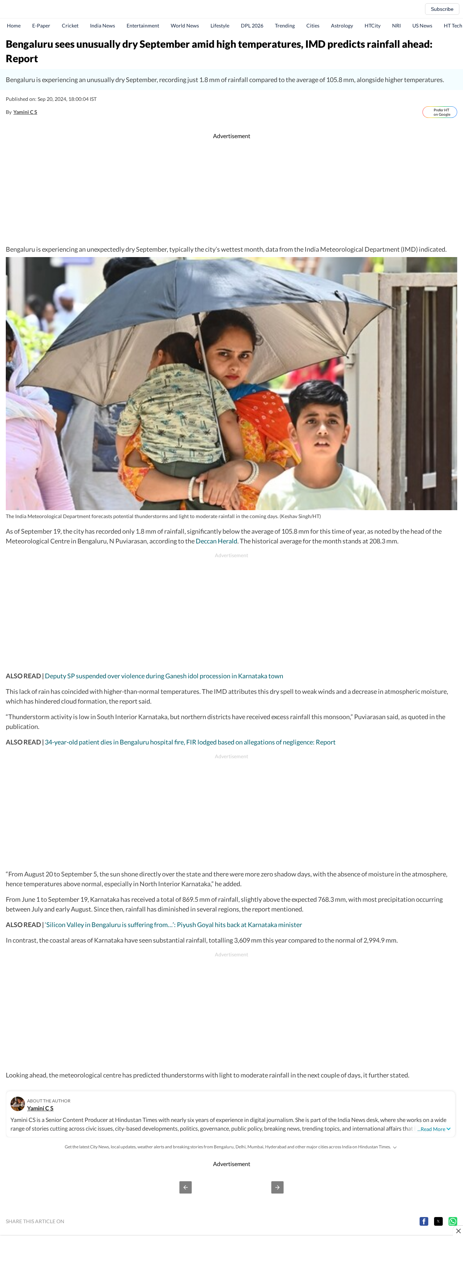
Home (14, 25)
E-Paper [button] (41, 25)
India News (102, 25)
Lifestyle (220, 25)
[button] (185, 1187)
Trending (285, 25)
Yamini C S (25, 112)
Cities (312, 25)
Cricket (70, 25)
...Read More (431, 1129)
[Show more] (394, 1147)
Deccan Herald (216, 541)
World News (185, 25)
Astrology (342, 25)
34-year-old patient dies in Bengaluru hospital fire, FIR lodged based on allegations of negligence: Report (190, 742)
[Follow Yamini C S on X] (45, 112)
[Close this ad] (458, 1231)
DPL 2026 (252, 25)
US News (422, 25)
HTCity (373, 25)
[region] (231, 192)
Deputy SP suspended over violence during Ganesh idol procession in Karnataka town (164, 676)
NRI (396, 25)
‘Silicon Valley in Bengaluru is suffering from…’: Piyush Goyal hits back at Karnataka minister (173, 925)
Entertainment (143, 25)
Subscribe (442, 9)
